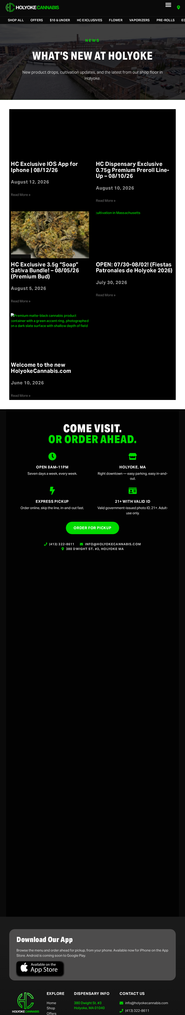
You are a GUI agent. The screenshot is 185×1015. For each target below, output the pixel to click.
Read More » (20, 195)
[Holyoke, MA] (133, 456)
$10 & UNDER (60, 20)
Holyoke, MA (132, 467)
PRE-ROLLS (166, 20)
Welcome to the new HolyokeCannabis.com (41, 367)
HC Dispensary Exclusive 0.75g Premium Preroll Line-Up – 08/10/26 (132, 169)
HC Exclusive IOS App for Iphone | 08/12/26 (44, 166)
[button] (168, 4)
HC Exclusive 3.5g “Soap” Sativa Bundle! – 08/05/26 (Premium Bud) (45, 270)
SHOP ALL (16, 20)
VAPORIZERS (139, 20)
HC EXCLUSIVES (89, 20)
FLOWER (116, 20)
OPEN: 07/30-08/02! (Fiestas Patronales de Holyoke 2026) (134, 267)
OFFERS (36, 20)
